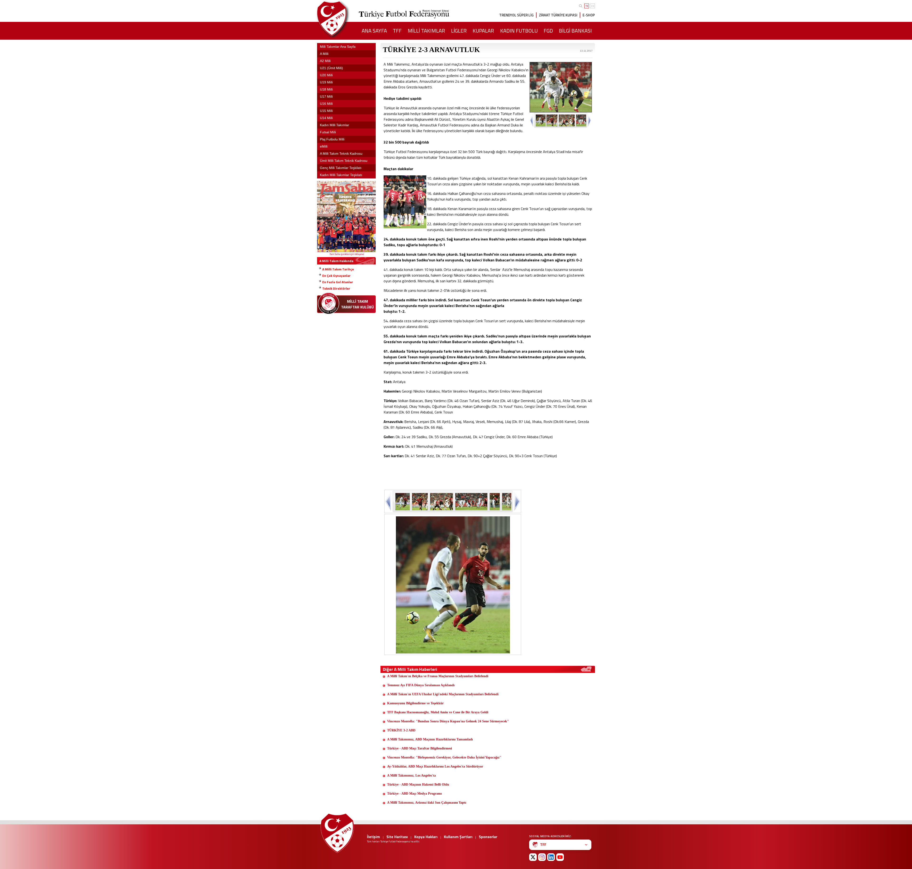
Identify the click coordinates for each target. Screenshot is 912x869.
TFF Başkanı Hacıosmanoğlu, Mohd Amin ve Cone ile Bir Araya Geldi (437, 712)
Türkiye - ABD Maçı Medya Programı (414, 793)
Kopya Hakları (425, 837)
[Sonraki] (517, 501)
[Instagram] (542, 857)
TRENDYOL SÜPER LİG (516, 15)
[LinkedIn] (551, 857)
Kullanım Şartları (458, 837)
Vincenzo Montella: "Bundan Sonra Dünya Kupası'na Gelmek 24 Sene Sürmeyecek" (448, 721)
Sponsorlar (488, 837)
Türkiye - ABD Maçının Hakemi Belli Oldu (418, 784)
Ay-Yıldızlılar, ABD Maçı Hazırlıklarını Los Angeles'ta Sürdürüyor (435, 766)
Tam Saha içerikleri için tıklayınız (346, 254)
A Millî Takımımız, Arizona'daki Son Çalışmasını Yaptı (426, 802)
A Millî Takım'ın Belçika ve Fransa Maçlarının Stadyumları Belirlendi (437, 676)
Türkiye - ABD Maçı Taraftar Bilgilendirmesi (419, 748)
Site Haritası (397, 837)
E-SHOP (589, 15)
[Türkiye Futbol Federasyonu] (339, 18)
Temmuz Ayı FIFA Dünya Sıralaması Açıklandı (421, 685)
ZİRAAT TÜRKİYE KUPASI (558, 15)
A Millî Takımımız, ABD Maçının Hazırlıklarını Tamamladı (430, 739)
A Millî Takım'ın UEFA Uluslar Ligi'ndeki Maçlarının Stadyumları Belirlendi (443, 694)
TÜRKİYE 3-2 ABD (401, 730)
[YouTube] (560, 857)
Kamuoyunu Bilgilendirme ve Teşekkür (415, 703)
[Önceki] (388, 501)
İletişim (373, 837)
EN (592, 6)
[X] (533, 857)
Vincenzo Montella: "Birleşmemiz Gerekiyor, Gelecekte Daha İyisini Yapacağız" (444, 757)
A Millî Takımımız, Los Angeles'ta (411, 775)
